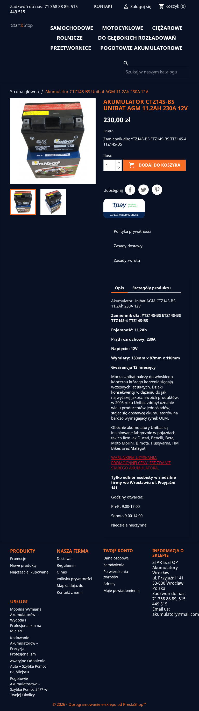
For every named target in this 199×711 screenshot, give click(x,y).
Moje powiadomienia (121, 590)
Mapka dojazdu (70, 585)
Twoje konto (118, 550)
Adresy (109, 583)
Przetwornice (70, 48)
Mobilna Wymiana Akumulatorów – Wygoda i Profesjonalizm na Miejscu (25, 620)
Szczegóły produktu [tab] (151, 287)
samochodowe (71, 28)
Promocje (18, 558)
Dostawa (64, 558)
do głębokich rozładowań (137, 38)
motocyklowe (122, 28)
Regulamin (66, 565)
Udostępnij (130, 189)
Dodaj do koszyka (154, 165)
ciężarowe (167, 28)
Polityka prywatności (74, 578)
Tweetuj (143, 189)
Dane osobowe (116, 558)
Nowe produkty (23, 565)
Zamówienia (113, 564)
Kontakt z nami (70, 592)
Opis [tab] (119, 287)
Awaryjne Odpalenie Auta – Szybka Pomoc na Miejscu (28, 666)
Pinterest (157, 189)
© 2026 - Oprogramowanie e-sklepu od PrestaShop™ (99, 704)
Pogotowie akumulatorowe (141, 48)
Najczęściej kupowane (29, 572)
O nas (62, 572)
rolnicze (70, 38)
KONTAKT (103, 6)
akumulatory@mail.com (175, 614)
